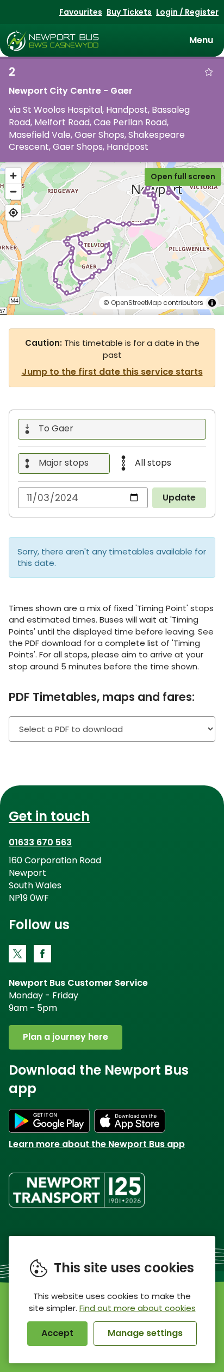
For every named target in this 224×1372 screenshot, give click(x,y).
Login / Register (187, 12)
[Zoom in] (13, 176)
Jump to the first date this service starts (112, 372)
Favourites (80, 12)
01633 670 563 (40, 842)
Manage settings (145, 1333)
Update (179, 497)
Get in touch (49, 816)
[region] (112, 238)
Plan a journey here (65, 1036)
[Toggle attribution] (212, 302)
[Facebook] (42, 953)
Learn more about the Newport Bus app (97, 1144)
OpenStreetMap (136, 302)
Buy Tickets (129, 12)
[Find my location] (13, 213)
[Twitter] (17, 953)
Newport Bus (53, 40)
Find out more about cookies (137, 1308)
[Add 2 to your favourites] (208, 71)
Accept (57, 1333)
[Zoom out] (13, 191)
